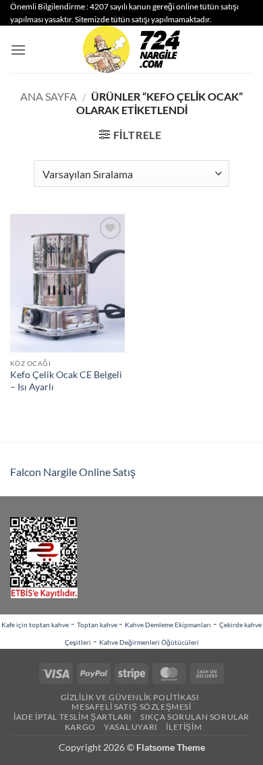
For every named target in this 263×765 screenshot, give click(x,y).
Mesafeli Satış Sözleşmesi (131, 707)
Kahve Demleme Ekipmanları (168, 625)
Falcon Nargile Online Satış (73, 471)
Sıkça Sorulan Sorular (195, 717)
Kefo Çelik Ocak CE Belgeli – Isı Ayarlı (66, 380)
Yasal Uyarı (131, 727)
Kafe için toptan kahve (35, 625)
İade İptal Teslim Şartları (72, 717)
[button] (18, 49)
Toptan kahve (98, 625)
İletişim (184, 727)
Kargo (80, 727)
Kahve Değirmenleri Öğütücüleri (149, 642)
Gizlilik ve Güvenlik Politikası (130, 697)
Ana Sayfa (48, 96)
